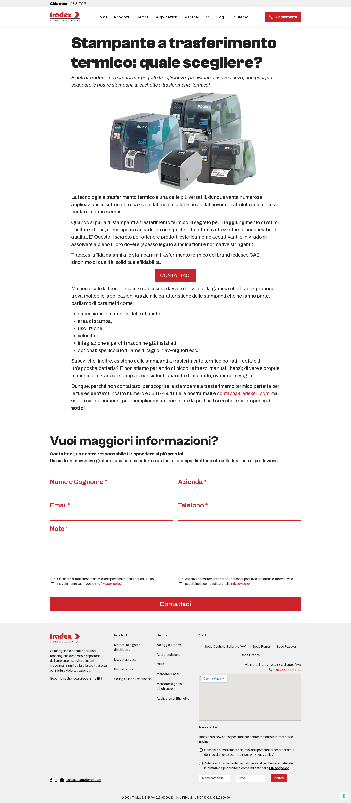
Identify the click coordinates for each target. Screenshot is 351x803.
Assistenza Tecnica (145, 20)
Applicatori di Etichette (173, 698)
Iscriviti (279, 778)
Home (102, 17)
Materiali (184, 20)
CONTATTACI (175, 275)
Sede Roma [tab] (261, 646)
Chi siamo (239, 17)
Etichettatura (224, 20)
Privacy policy (111, 583)
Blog (220, 17)
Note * (59, 528)
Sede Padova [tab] (286, 646)
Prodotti (122, 17)
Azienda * (192, 481)
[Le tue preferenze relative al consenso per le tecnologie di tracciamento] (344, 796)
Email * (60, 505)
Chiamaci (70, 3)
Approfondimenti (168, 654)
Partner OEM (197, 17)
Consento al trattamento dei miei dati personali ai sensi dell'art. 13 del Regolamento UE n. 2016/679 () (105, 581)
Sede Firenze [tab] (250, 655)
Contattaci (175, 604)
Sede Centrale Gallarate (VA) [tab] (225, 646)
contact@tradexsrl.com (243, 393)
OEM (160, 664)
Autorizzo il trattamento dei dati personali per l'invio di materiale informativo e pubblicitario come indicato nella (239, 581)
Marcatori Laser (168, 674)
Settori (162, 20)
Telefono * (193, 505)
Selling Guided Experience (132, 679)
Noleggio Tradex (169, 645)
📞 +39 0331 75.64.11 (285, 669)
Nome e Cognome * (78, 481)
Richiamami (286, 17)
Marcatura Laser (126, 659)
